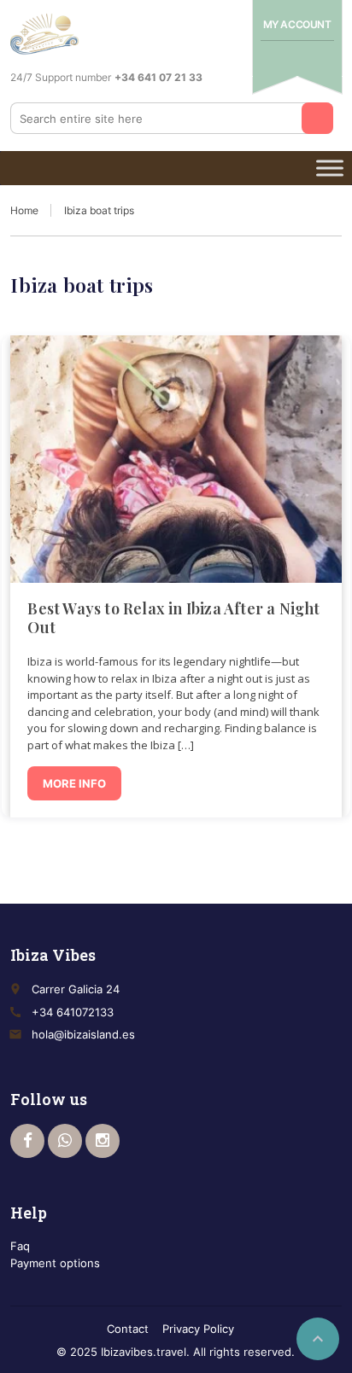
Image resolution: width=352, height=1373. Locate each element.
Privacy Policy (198, 1328)
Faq (20, 1246)
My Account (297, 24)
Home (24, 210)
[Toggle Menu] (329, 168)
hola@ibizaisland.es (83, 1034)
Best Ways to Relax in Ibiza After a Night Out (173, 617)
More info (74, 783)
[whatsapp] (65, 1141)
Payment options (55, 1263)
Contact (128, 1328)
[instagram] (102, 1141)
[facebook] (27, 1141)
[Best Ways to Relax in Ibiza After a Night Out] (175, 459)
